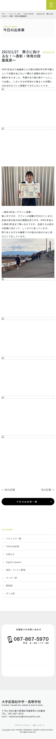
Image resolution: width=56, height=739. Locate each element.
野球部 (9, 585)
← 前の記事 (8, 489)
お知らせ (10, 554)
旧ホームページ (38, 725)
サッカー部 (11, 577)
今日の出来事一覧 (26, 501)
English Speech (13, 562)
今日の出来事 (12, 546)
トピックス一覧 (13, 538)
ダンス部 (10, 593)
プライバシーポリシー (23, 725)
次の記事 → (47, 489)
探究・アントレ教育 (15, 569)
